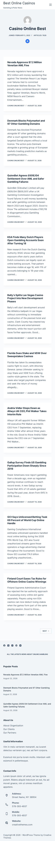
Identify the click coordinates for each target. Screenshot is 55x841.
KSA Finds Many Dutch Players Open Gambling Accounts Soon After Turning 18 (25, 240)
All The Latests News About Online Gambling (27, 654)
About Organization (13, 725)
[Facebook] (4, 645)
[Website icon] (27, 41)
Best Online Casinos (19, 3)
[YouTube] (20, 645)
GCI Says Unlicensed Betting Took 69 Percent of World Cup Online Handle (27, 520)
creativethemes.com (22, 824)
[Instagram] (12, 645)
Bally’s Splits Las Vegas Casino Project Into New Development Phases (25, 298)
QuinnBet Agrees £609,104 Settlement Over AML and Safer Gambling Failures (25, 178)
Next (45, 631)
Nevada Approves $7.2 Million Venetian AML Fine (25, 674)
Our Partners (9, 732)
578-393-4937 (19, 806)
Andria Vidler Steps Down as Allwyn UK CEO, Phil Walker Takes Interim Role (26, 411)
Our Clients (9, 729)
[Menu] (50, 4)
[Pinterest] (16, 645)
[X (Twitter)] (8, 645)
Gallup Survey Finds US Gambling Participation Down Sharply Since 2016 (26, 465)
